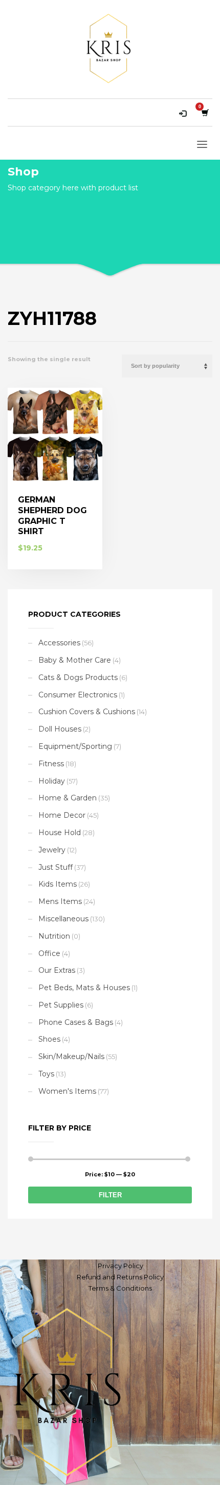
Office (49, 953)
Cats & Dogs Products (78, 677)
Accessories (59, 642)
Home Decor (61, 815)
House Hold (59, 832)
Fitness (51, 763)
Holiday (51, 781)
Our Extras (56, 970)
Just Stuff (55, 867)
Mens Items (60, 901)
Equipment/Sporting (75, 746)
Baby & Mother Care (74, 660)
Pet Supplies (60, 1005)
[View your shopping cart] (204, 112)
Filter (110, 1195)
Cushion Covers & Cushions (86, 711)
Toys (46, 1073)
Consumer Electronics (77, 694)
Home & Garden (67, 797)
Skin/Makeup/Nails (71, 1056)
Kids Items (57, 884)
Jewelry (51, 849)
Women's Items (67, 1091)
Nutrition (54, 936)
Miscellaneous (63, 918)
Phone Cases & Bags (75, 1022)
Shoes (49, 1039)
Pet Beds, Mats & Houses (84, 987)
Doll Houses (59, 729)
